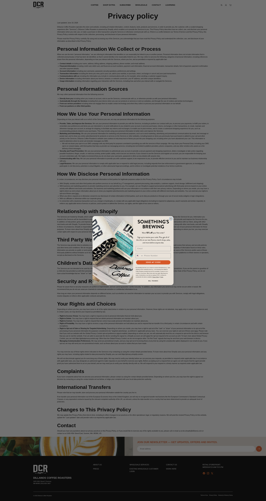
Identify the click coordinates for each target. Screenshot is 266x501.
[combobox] (139, 255)
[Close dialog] (170, 218)
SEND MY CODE (153, 262)
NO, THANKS (153, 281)
